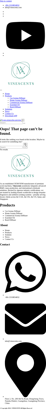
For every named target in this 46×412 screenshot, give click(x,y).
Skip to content (6, 1)
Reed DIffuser (15, 107)
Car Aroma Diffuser (17, 98)
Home (7, 94)
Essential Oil (15, 105)
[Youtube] (25, 53)
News (7, 111)
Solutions (8, 109)
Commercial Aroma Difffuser (21, 102)
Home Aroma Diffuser (18, 100)
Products (8, 96)
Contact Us (9, 113)
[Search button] (25, 146)
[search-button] (24, 123)
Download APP (11, 116)
